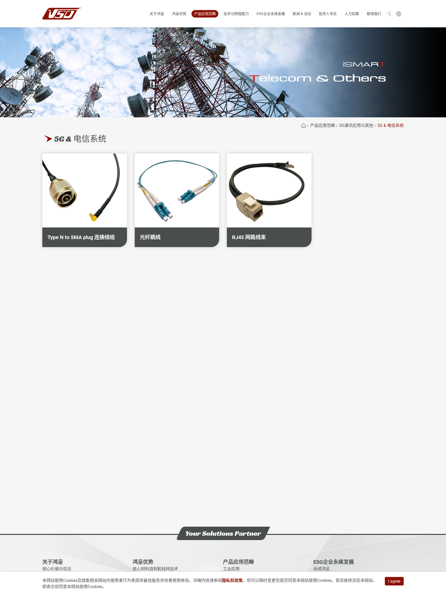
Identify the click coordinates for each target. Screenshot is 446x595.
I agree (394, 581)
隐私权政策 (232, 580)
